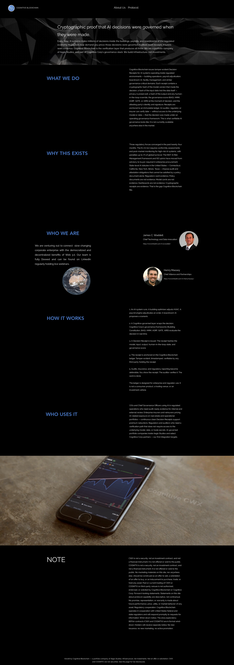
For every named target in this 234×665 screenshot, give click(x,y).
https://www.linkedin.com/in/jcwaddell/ (157, 244)
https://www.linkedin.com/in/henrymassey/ (179, 279)
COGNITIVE (21, 8)
